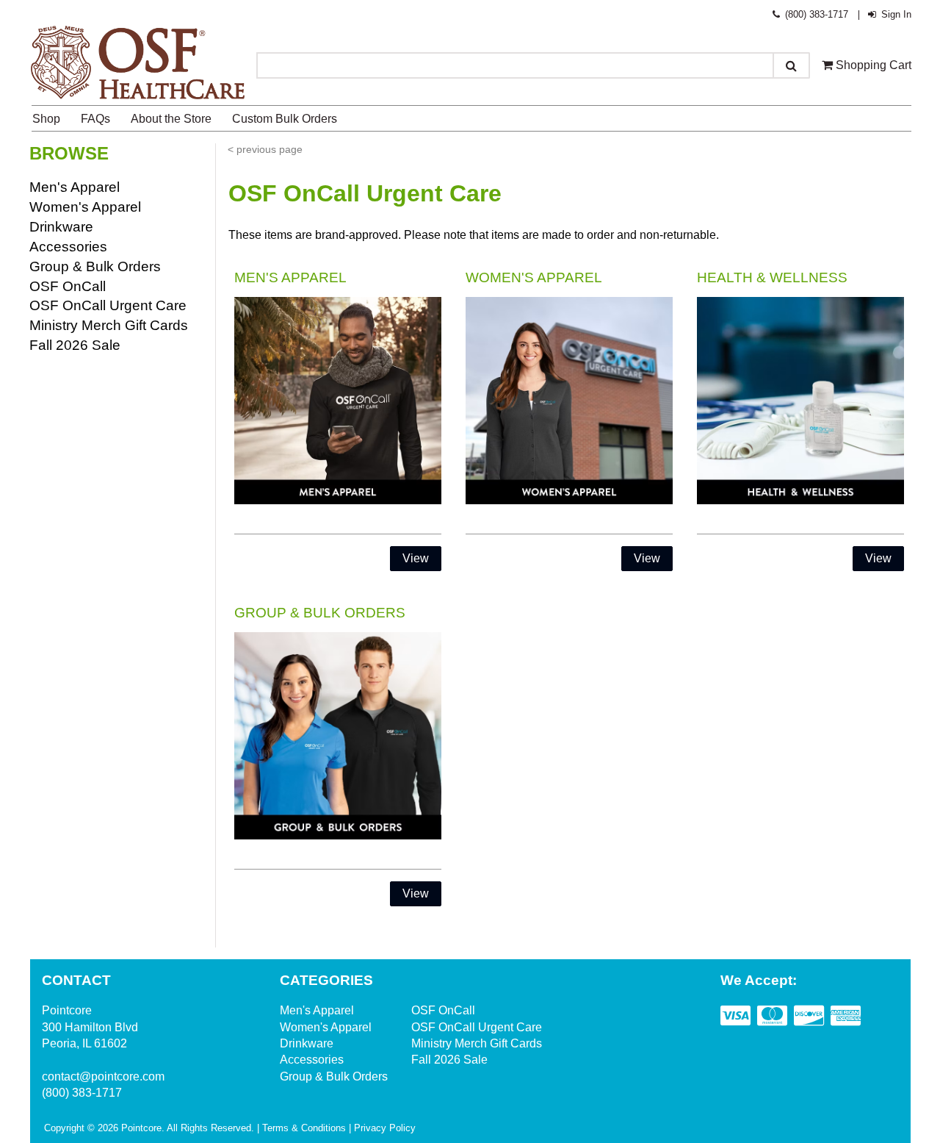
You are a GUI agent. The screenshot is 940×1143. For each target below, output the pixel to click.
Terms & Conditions (304, 1127)
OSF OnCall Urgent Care (108, 305)
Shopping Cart (872, 65)
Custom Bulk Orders (284, 118)
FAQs (95, 118)
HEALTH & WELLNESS (772, 277)
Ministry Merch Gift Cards (108, 325)
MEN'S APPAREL (290, 277)
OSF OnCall (67, 286)
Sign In (894, 14)
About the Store (171, 118)
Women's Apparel (85, 207)
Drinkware (61, 226)
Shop (46, 118)
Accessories (68, 246)
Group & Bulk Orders (95, 266)
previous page (269, 149)
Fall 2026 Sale (74, 345)
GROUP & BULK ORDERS (319, 612)
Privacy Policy (385, 1127)
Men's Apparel (74, 187)
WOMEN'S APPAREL (534, 277)
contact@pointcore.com (103, 1076)
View (415, 558)
